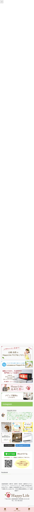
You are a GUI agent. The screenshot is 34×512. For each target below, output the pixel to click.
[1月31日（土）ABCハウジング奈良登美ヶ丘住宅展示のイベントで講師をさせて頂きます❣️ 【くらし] (17, 427)
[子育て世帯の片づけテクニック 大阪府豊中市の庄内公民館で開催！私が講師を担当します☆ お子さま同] (28, 427)
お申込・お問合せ (17, 510)
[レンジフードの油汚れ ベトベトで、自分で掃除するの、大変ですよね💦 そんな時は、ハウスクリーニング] (17, 438)
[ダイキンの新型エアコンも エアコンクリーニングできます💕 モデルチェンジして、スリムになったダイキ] (28, 438)
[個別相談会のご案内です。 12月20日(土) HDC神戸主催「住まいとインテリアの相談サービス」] (6, 438)
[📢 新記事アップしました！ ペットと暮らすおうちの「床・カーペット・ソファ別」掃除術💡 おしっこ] (6, 427)
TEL (29, 510)
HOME (5, 510)
